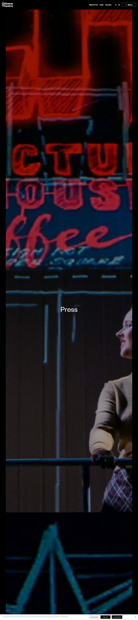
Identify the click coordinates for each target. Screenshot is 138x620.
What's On (93, 5)
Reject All (105, 617)
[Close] (135, 617)
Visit (101, 5)
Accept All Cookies (117, 617)
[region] (69, 617)
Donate (108, 5)
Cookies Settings (94, 617)
